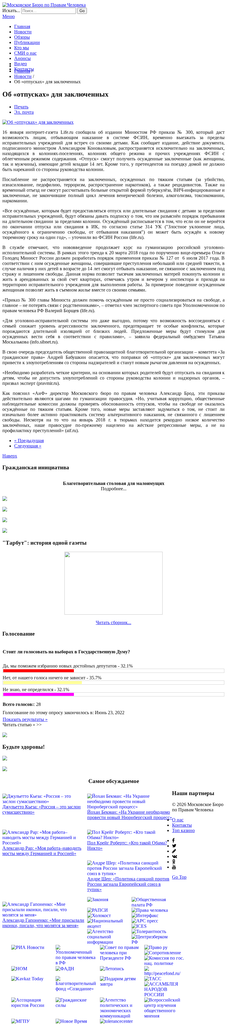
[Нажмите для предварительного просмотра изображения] (38, 122)
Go (82, 11)
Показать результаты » (25, 719)
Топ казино (183, 830)
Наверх (9, 455)
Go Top (179, 877)
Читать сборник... (113, 622)
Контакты (182, 825)
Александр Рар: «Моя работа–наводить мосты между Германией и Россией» (41, 851)
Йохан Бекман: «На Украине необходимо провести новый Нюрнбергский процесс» (129, 815)
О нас (178, 819)
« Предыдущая (29, 440)
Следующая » (27, 445)
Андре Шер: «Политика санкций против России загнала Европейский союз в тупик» (128, 884)
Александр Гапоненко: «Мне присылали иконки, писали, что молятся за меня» (43, 923)
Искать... (11, 10)
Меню (8, 16)
